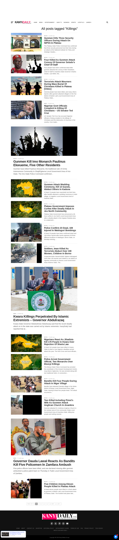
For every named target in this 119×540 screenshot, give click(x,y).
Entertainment (49, 22)
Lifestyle (81, 22)
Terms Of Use (74, 528)
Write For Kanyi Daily (60, 530)
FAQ (82, 528)
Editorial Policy (49, 528)
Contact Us (30, 528)
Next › (53, 503)
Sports (73, 22)
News (40, 22)
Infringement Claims (62, 528)
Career (88, 22)
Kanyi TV (59, 22)
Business (66, 22)
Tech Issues (99, 528)
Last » (58, 503)
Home (35, 22)
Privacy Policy (89, 528)
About (23, 528)
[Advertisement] (59, 10)
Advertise (39, 528)
